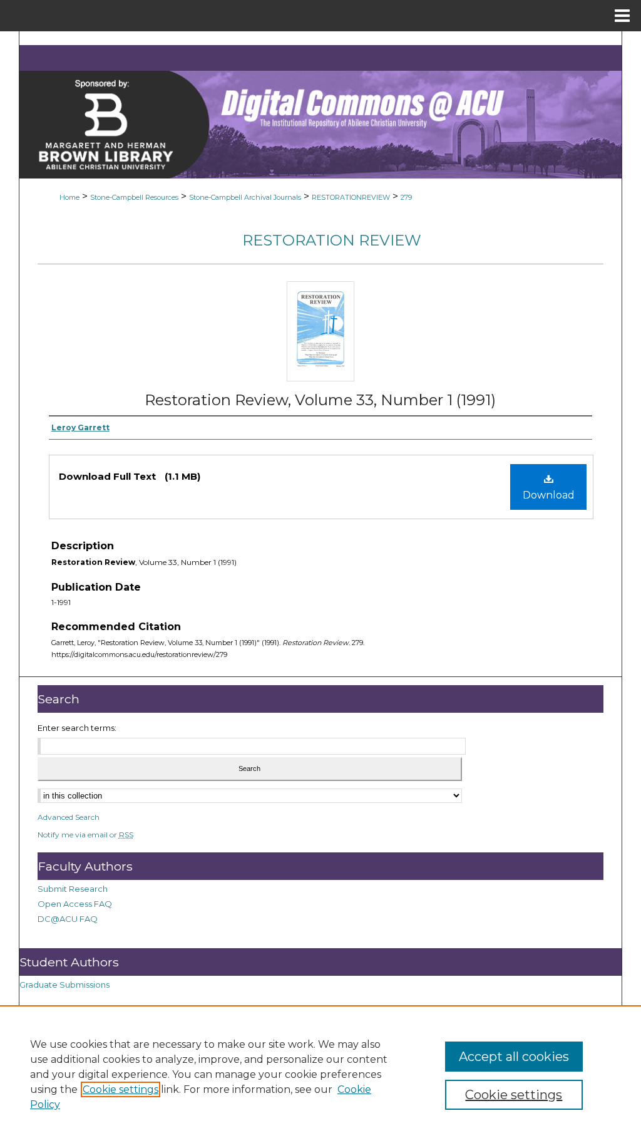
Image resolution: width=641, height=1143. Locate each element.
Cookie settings (120, 1089)
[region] (320, 1074)
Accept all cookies (514, 1056)
